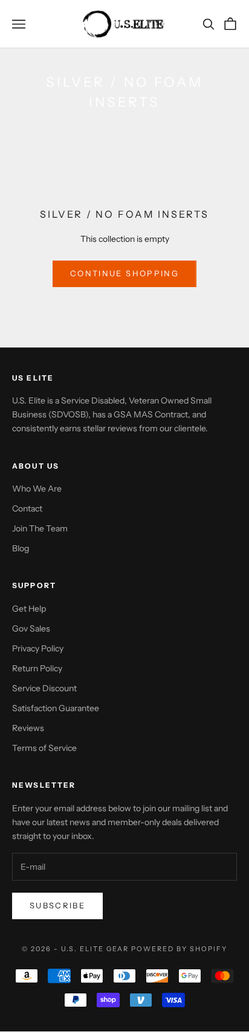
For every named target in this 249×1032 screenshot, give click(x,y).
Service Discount (44, 688)
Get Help (29, 608)
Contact (27, 508)
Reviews (28, 728)
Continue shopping (124, 273)
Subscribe (57, 905)
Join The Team (40, 528)
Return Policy (37, 668)
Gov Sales (31, 628)
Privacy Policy (37, 648)
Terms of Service (44, 747)
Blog (20, 548)
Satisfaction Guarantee (55, 708)
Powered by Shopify (179, 949)
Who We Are (37, 488)
